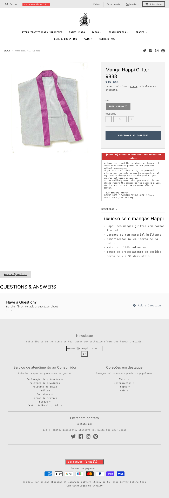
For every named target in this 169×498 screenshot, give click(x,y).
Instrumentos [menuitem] (117, 32)
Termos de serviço (45, 398)
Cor (107, 101)
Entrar (97, 4)
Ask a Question (15, 274)
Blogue (43, 401)
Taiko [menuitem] (95, 32)
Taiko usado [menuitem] (77, 32)
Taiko (122, 379)
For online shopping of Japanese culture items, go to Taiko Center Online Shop (90, 482)
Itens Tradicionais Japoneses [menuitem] (42, 32)
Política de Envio (45, 386)
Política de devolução (45, 383)
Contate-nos (45, 394)
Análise (45, 390)
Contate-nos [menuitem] (107, 38)
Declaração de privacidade (45, 379)
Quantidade (111, 114)
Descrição (107, 209)
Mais (123, 390)
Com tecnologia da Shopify (85, 485)
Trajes (123, 386)
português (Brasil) (35, 4)
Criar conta (113, 4)
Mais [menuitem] (87, 38)
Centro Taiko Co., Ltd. (43, 405)
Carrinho (156, 4)
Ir (84, 353)
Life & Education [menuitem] (65, 38)
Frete (133, 86)
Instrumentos (122, 383)
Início (7, 51)
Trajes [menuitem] (140, 32)
